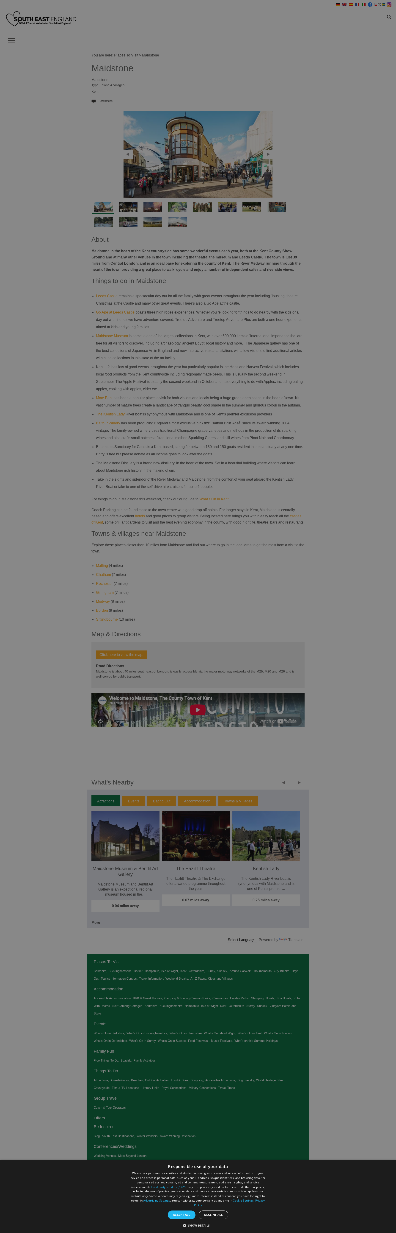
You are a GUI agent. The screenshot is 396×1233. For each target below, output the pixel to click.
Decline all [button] (213, 1215)
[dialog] (198, 1196)
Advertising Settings (156, 1200)
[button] (198, 1225)
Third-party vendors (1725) (169, 1187)
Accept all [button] (181, 1215)
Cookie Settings (243, 1200)
